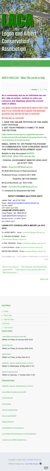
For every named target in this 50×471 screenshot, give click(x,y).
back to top (44, 279)
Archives (6, 323)
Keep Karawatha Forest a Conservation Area (13, 428)
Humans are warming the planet (10, 372)
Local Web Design (31, 464)
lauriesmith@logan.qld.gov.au (34, 232)
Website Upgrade (6, 354)
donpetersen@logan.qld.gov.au (32, 247)
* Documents (8, 327)
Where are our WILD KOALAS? (9, 416)
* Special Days (8, 319)
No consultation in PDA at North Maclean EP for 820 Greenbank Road (19, 434)
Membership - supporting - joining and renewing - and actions (17, 363)
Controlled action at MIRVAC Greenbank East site (14, 440)
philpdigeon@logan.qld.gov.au (34, 243)
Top (46, 468)
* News (5, 311)
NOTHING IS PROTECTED (8, 422)
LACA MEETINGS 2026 (7, 345)
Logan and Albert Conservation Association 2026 (14, 337)
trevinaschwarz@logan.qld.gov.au (14, 239)
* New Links (7, 315)
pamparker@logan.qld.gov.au (35, 251)
